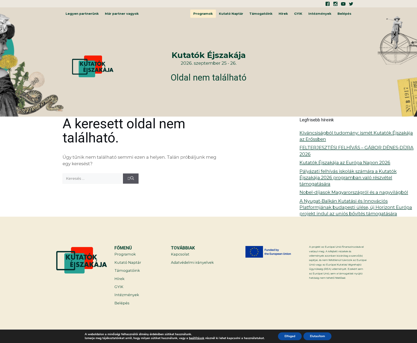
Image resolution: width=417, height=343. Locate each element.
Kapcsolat (180, 254)
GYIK (298, 14)
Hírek (283, 14)
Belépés (344, 14)
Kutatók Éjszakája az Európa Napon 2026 (345, 162)
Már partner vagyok (122, 14)
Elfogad (290, 336)
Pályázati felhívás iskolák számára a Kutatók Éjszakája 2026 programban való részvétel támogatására (348, 177)
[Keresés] (131, 178)
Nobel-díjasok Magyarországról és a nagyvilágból (354, 192)
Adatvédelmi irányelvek (192, 262)
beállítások (196, 338)
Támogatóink (261, 14)
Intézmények (319, 14)
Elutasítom (317, 336)
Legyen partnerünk (82, 14)
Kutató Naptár (231, 14)
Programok (203, 14)
